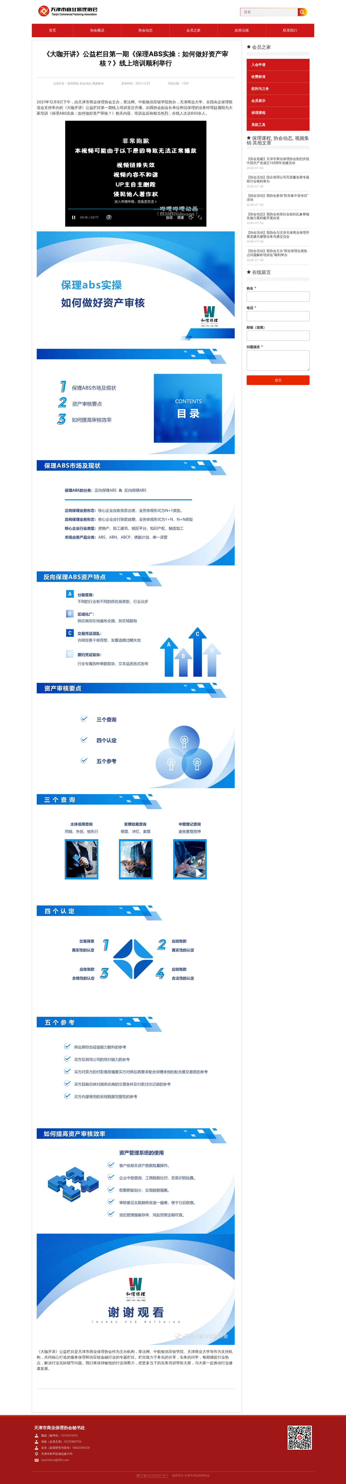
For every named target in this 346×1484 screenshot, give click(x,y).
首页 (52, 30)
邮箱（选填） (256, 327)
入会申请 (258, 65)
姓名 (251, 288)
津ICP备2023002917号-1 (152, 1475)
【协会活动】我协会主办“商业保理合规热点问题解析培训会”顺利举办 (277, 253)
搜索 (302, 12)
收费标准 (258, 77)
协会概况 (97, 30)
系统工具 (258, 125)
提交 (278, 380)
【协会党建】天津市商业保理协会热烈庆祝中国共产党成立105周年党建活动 (278, 161)
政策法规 (242, 30)
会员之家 (193, 30)
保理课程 (73, 83)
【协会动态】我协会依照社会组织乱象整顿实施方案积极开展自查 (278, 216)
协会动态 (145, 30)
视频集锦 (98, 83)
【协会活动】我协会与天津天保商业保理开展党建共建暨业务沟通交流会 (278, 234)
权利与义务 (260, 89)
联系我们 (290, 30)
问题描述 (255, 347)
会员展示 (258, 101)
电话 (251, 307)
